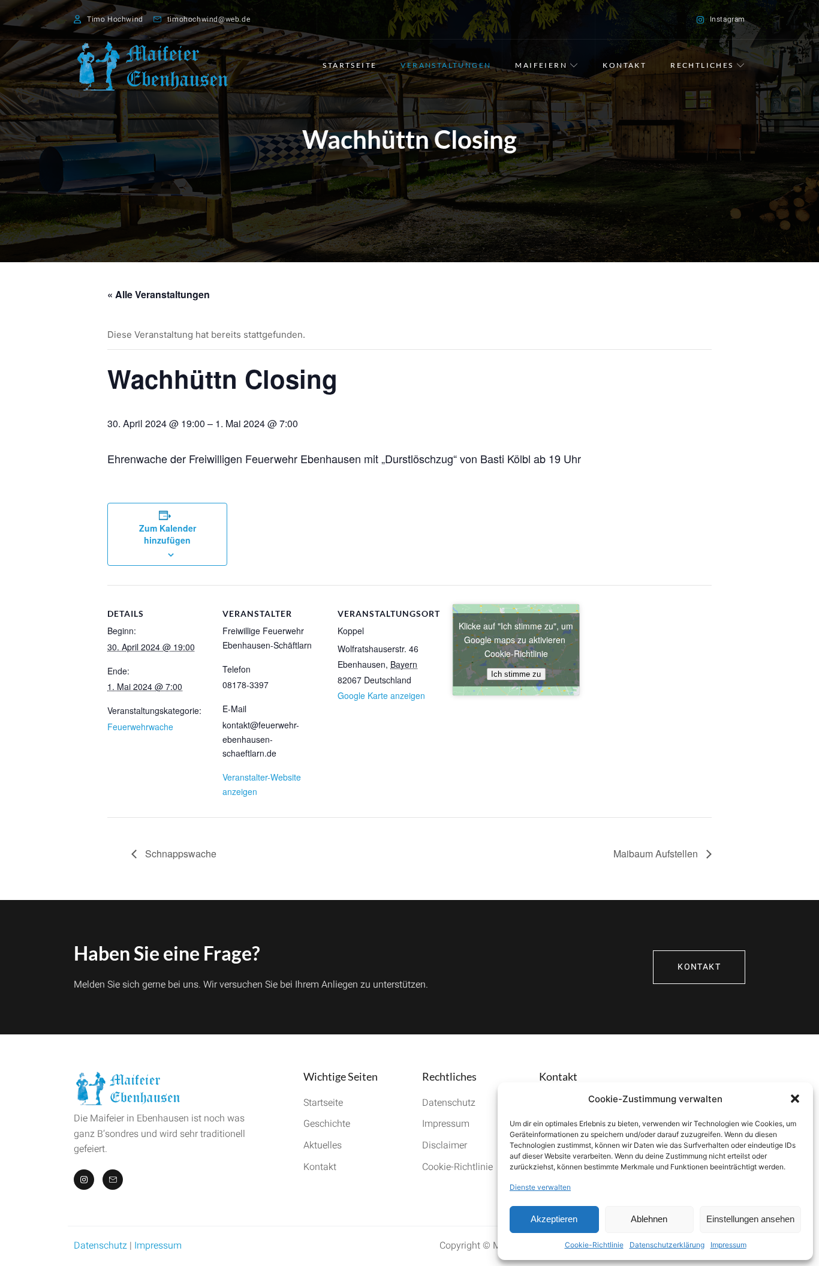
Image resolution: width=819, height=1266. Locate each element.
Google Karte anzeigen (381, 695)
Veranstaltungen (446, 65)
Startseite (350, 65)
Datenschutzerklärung (667, 1244)
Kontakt (624, 65)
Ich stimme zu (516, 674)
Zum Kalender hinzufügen (167, 534)
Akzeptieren (554, 1219)
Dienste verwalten (540, 1187)
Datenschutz (100, 1245)
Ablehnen (649, 1219)
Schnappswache (179, 853)
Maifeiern (541, 65)
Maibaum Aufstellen (656, 853)
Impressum (728, 1244)
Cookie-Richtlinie (594, 1244)
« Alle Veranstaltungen (158, 294)
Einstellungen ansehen (750, 1219)
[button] (795, 1099)
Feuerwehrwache (140, 727)
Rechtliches (701, 65)
